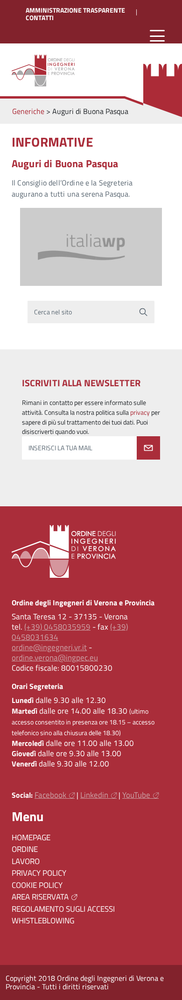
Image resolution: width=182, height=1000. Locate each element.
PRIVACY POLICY (39, 873)
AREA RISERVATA (40, 897)
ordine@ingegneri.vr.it (49, 647)
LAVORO (26, 861)
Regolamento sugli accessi (63, 909)
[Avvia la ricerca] (143, 312)
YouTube (136, 795)
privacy (140, 412)
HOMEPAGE (31, 837)
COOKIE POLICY (37, 885)
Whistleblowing (43, 921)
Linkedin (94, 795)
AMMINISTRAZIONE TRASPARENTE (75, 10)
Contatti (40, 17)
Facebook (50, 795)
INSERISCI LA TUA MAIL (60, 448)
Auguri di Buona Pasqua (65, 163)
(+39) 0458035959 (57, 627)
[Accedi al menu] (157, 36)
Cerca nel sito (53, 312)
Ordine (25, 849)
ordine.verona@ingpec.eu (55, 658)
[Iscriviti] (148, 448)
